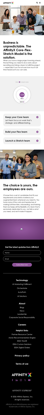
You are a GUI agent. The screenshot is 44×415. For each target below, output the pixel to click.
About (22, 303)
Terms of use (22, 363)
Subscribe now (22, 265)
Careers (22, 324)
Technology (22, 280)
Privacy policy (22, 355)
